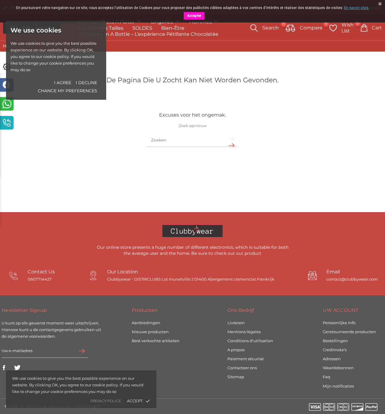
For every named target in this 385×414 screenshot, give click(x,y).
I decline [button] (86, 82)
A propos (236, 349)
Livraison (236, 322)
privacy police (106, 401)
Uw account (340, 310)
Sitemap (235, 376)
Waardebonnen (338, 367)
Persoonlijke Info (339, 322)
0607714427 (40, 279)
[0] (290, 28)
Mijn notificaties (338, 386)
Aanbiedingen (146, 322)
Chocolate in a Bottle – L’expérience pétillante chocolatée (148, 34)
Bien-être (172, 28)
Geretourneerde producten (349, 331)
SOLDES (142, 28)
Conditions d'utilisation (250, 340)
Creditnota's (334, 349)
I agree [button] (62, 82)
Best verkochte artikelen (156, 340)
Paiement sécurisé (245, 358)
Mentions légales (244, 331)
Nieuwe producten (150, 331)
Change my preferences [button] (67, 90)
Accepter (194, 16)
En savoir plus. (356, 7)
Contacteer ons (242, 367)
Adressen (332, 358)
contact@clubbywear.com (352, 279)
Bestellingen (335, 340)
